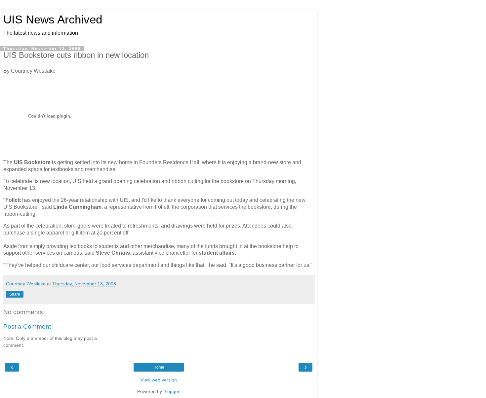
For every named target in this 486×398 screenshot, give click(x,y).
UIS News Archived (52, 19)
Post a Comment (27, 326)
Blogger (171, 391)
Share (14, 294)
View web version (159, 379)
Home (158, 367)
